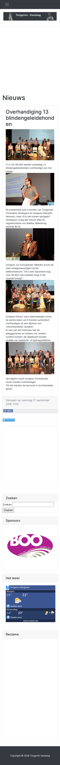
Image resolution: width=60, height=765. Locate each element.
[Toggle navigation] (7, 4)
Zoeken (7, 504)
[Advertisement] (30, 58)
